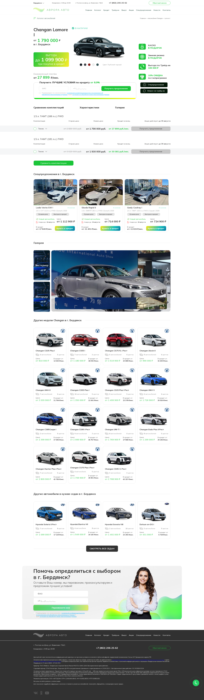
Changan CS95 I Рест (80, 429)
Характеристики (89, 107)
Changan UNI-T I (112, 429)
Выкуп (124, 10)
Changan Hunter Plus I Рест (49, 469)
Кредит (106, 10)
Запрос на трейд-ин (156, 91)
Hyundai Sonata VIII (114, 524)
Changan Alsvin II (147, 350)
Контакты (166, 10)
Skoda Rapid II (89, 207)
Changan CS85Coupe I (46, 429)
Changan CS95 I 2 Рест (115, 469)
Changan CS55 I (77, 350)
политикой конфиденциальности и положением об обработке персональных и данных (60, 614)
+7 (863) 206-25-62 (118, 3)
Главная (88, 10)
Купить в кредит (65, 228)
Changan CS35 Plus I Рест (117, 390)
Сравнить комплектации (53, 163)
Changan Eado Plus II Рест (152, 429)
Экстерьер (41, 265)
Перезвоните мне (61, 607)
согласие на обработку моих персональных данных (90, 94)
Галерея (120, 107)
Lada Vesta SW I (44, 207)
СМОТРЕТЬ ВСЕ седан (102, 548)
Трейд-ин (115, 10)
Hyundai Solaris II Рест (46, 524)
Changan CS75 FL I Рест (116, 350)
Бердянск (38, 3)
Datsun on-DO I (147, 524)
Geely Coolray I (134, 207)
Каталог (97, 10)
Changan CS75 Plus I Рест (82, 467)
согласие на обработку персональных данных (47, 661)
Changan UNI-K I (43, 390)
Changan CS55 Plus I (79, 390)
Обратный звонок (160, 3)
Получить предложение (116, 88)
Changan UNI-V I (147, 390)
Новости (156, 10)
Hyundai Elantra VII (79, 524)
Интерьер (42, 296)
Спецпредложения (143, 10)
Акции (131, 10)
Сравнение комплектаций (49, 107)
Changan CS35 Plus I (45, 350)
